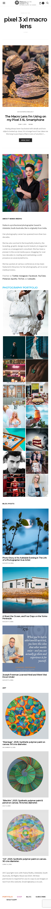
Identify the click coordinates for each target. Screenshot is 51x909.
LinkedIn (31, 279)
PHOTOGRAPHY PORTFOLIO (20, 287)
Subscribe (41, 897)
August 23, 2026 (7, 563)
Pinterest (6, 279)
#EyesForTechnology (25, 112)
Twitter (15, 276)
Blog (28, 897)
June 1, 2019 (22, 124)
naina (31, 124)
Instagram (23, 276)
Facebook (33, 276)
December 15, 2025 (8, 747)
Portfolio (7, 897)
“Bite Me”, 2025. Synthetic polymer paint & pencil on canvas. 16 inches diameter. (22, 801)
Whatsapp (11, 900)
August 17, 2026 (7, 621)
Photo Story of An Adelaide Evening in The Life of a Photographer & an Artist (24, 559)
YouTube (42, 276)
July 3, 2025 (6, 806)
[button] (25, 313)
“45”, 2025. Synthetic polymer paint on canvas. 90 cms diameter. (24, 860)
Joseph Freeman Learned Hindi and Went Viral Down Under (24, 676)
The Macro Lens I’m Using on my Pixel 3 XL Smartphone (25, 118)
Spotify (14, 279)
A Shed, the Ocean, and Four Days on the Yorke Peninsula (24, 617)
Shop (19, 897)
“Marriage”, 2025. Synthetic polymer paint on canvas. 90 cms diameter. (23, 743)
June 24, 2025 (7, 864)
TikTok (21, 279)
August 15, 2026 (7, 680)
